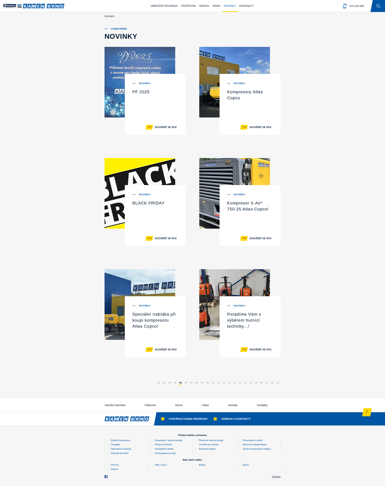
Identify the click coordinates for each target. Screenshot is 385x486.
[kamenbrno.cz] (130, 418)
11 (213, 382)
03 (169, 382)
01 (159, 382)
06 (186, 382)
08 (197, 382)
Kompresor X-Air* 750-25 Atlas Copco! (248, 206)
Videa (216, 5)
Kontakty (246, 5)
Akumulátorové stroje (165, 453)
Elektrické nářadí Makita (254, 444)
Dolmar (114, 469)
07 (191, 382)
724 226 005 (356, 6)
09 (202, 382)
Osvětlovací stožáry (209, 444)
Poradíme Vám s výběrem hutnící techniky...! (244, 320)
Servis (204, 5)
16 (240, 382)
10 (207, 382)
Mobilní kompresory (120, 440)
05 (180, 382)
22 (272, 382)
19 (256, 382)
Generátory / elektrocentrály (168, 440)
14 (229, 382)
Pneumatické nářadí (252, 440)
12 (218, 382)
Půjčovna (188, 5)
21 (267, 382)
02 (164, 382)
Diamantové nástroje (121, 449)
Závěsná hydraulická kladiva (257, 449)
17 (245, 382)
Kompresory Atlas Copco (245, 95)
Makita (202, 464)
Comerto (276, 476)
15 (234, 382)
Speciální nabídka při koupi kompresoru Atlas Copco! (154, 320)
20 (261, 382)
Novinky (230, 5)
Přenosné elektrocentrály (211, 440)
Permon (115, 464)
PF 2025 (141, 92)
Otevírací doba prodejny (188, 418)
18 (250, 382)
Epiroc (246, 464)
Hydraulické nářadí (164, 449)
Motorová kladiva (207, 449)
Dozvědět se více (166, 127)
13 (223, 382)
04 (175, 382)
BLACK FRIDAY (148, 203)
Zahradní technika (119, 453)
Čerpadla (115, 444)
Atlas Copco (161, 464)
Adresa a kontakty (236, 418)
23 (278, 382)
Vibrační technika (164, 5)
